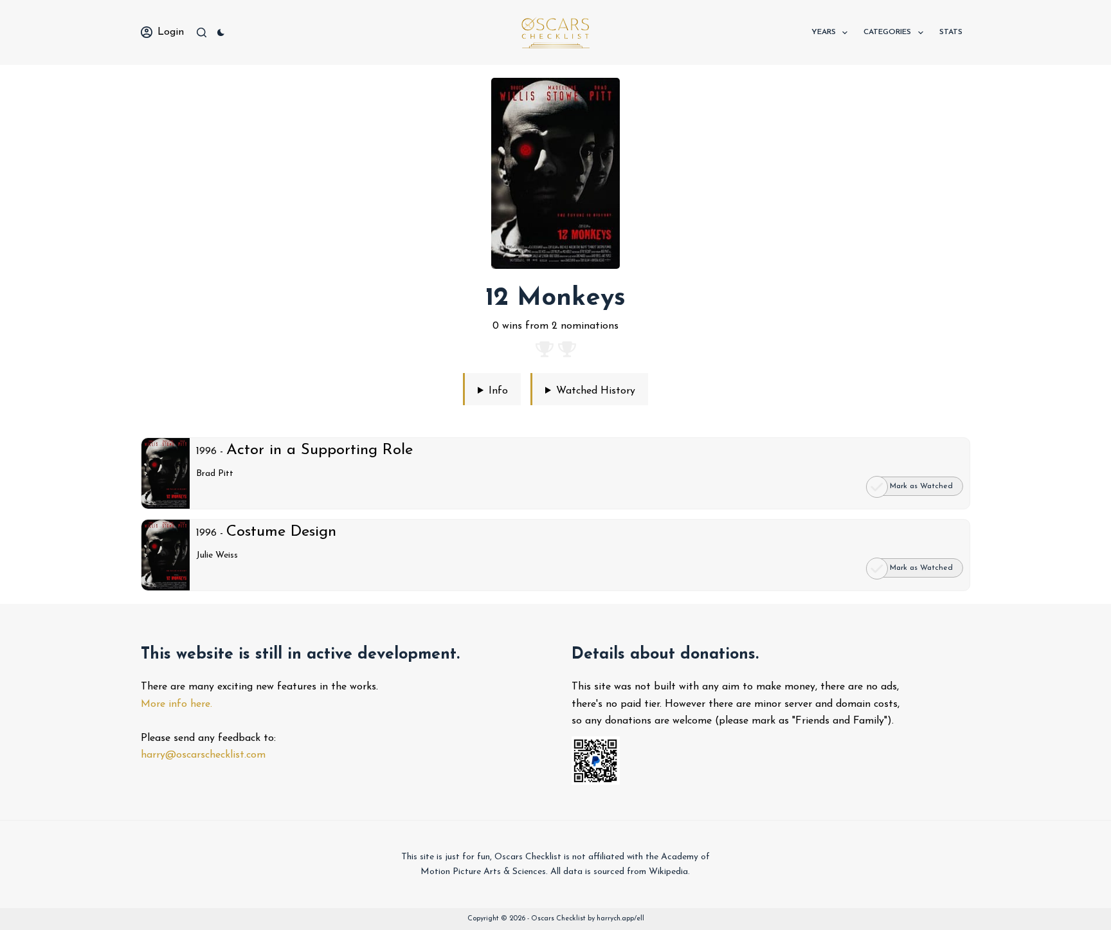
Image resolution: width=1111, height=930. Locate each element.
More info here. (176, 704)
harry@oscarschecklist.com (203, 755)
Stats (950, 32)
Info (498, 391)
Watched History (595, 391)
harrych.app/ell (620, 918)
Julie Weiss (217, 555)
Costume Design (281, 532)
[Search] (201, 32)
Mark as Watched (921, 486)
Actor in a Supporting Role (319, 450)
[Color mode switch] (221, 32)
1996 (206, 451)
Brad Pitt (214, 474)
